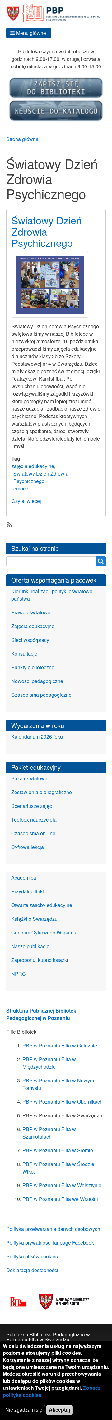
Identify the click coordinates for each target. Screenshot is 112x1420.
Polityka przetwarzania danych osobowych (53, 1228)
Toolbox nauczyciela (34, 819)
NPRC (18, 973)
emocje (21, 488)
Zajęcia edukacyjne (32, 626)
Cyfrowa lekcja (27, 847)
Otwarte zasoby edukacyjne (41, 905)
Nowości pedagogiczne (37, 681)
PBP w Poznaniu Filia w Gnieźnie (59, 1045)
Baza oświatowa (29, 778)
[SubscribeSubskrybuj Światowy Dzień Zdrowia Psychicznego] (8, 523)
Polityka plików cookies (32, 1256)
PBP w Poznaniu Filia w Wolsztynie (61, 1185)
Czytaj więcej (26, 501)
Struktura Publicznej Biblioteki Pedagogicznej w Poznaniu (41, 1014)
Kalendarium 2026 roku (37, 736)
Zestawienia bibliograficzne (41, 792)
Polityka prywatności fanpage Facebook (50, 1242)
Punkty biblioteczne (32, 667)
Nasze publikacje (30, 946)
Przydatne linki (27, 891)
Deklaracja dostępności (32, 1270)
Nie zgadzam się (23, 1410)
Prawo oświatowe (30, 612)
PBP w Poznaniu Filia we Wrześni (60, 1199)
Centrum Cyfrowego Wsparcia (44, 932)
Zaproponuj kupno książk (39, 960)
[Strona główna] (56, 13)
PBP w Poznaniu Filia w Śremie (57, 1150)
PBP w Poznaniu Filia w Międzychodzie (49, 1063)
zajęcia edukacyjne (33, 466)
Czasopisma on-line (33, 833)
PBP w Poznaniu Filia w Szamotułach (49, 1132)
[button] (28, 33)
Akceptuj (59, 1410)
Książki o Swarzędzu (34, 918)
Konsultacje (24, 653)
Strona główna (22, 139)
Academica (23, 877)
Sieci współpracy (30, 639)
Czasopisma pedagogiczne (41, 694)
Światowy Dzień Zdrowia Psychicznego (40, 477)
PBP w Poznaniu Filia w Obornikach (62, 1101)
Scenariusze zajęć (31, 805)
